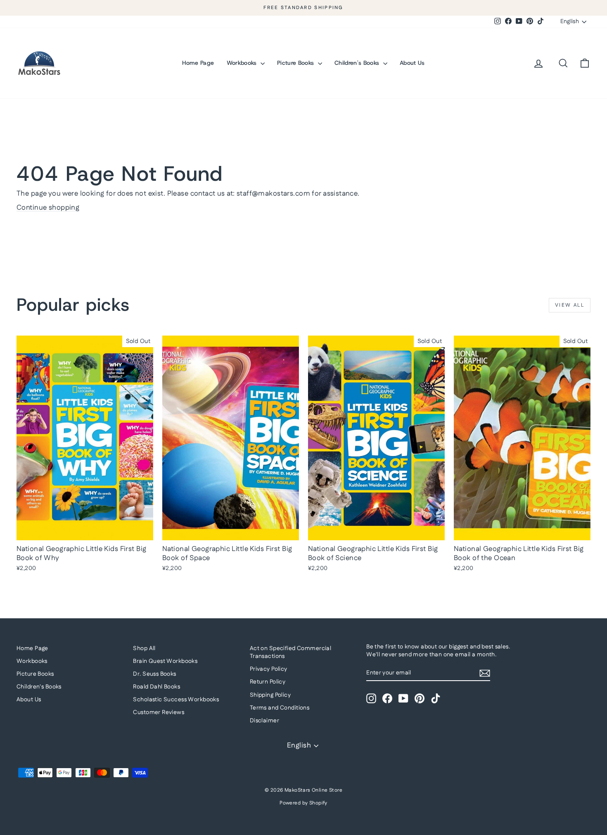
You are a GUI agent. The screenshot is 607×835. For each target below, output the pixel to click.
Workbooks (243, 62)
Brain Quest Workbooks (165, 661)
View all (569, 305)
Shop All (144, 648)
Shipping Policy (270, 695)
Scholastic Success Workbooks (176, 699)
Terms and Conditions (280, 708)
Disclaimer (264, 721)
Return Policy (268, 682)
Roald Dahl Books (156, 687)
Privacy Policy (268, 669)
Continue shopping (48, 208)
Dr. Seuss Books (154, 674)
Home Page (198, 62)
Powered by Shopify (303, 803)
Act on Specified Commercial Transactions (290, 652)
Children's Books (357, 62)
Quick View (85, 531)
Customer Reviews (158, 712)
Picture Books (296, 62)
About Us (412, 62)
